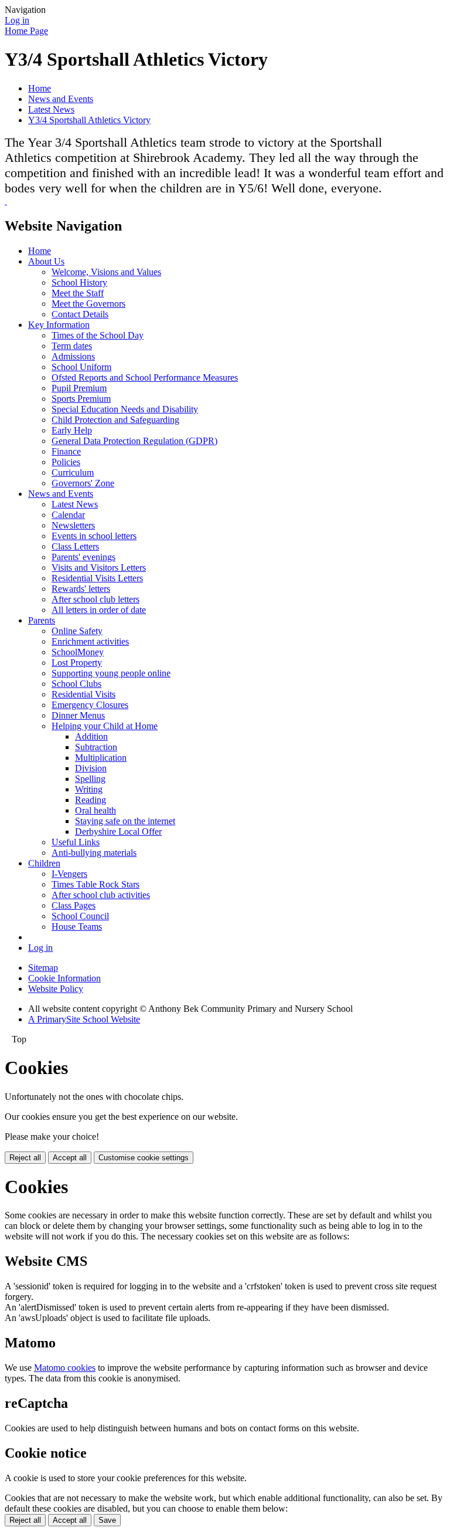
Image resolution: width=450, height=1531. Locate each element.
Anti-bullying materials (94, 853)
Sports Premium (81, 399)
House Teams (77, 927)
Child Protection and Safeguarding (115, 420)
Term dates (72, 346)
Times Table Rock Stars (95, 884)
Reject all (25, 1157)
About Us (46, 261)
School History (79, 282)
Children (44, 863)
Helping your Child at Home (105, 726)
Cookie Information (64, 978)
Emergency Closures (90, 705)
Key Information (59, 325)
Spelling (90, 779)
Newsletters (73, 525)
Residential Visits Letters (97, 578)
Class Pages (74, 905)
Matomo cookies (65, 1368)
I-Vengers (69, 874)
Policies (66, 462)
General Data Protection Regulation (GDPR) (134, 441)
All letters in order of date (99, 610)
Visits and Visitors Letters (99, 568)
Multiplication (101, 758)
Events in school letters (94, 536)
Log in (17, 20)
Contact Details (80, 314)
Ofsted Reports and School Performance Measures (145, 377)
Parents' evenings (83, 557)
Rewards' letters (81, 589)
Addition (91, 736)
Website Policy (55, 989)
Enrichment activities (90, 641)
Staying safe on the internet (125, 821)
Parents (41, 620)
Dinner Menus (78, 715)
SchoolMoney (78, 652)
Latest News (51, 109)
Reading (90, 800)
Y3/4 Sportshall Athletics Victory (89, 120)
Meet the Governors (88, 304)
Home (39, 88)
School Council (80, 916)
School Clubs (76, 684)
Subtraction (96, 747)
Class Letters (75, 546)
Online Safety (77, 631)
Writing (89, 789)
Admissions (73, 356)
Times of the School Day (98, 335)
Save (107, 1520)
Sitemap (43, 968)
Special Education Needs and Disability (125, 409)
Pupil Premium (79, 388)
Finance (66, 451)
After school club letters (95, 599)
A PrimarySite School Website (84, 1019)
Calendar (68, 515)
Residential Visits (83, 694)
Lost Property (77, 663)
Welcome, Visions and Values (106, 272)
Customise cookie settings (143, 1157)
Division (91, 768)
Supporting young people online (111, 673)
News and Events (60, 99)
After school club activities (101, 895)
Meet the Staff (78, 293)
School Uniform (81, 367)
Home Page (26, 31)
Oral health (95, 810)
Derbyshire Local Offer (118, 831)
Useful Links (76, 842)
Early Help (72, 430)
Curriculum (73, 472)
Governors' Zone (83, 483)
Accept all (70, 1157)
